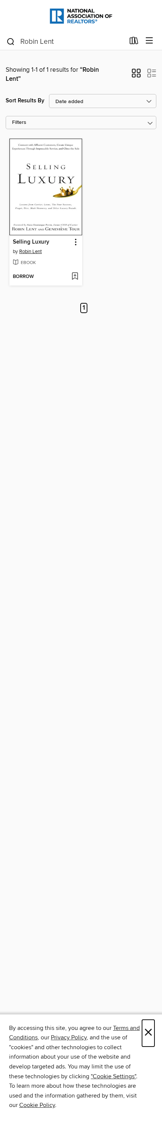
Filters (19, 122)
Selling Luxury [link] (31, 242)
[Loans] (134, 42)
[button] (136, 75)
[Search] (11, 41)
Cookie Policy (37, 1105)
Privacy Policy (69, 1037)
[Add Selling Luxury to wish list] (74, 277)
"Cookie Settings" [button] (113, 1076)
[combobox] (65, 41)
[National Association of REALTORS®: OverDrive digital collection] (81, 16)
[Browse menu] (149, 41)
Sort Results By (25, 100)
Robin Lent (30, 252)
